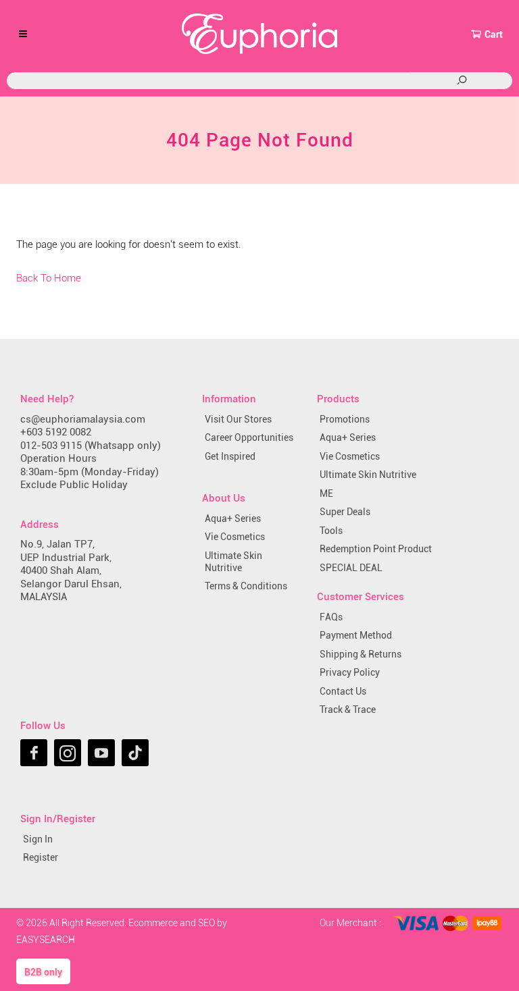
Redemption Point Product (376, 548)
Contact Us (343, 691)
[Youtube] (101, 752)
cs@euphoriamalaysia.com (82, 419)
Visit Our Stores (238, 419)
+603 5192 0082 (55, 432)
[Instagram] (67, 752)
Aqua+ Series (233, 518)
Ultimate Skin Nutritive (233, 561)
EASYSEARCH (45, 939)
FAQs (331, 617)
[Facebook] (33, 752)
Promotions (345, 419)
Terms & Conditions (246, 586)
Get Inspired (230, 456)
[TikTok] (135, 752)
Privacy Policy (350, 672)
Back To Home (48, 278)
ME (326, 493)
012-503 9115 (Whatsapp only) (90, 445)
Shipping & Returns (360, 654)
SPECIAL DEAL (351, 567)
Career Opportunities (249, 437)
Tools (331, 530)
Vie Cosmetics (235, 536)
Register (40, 857)
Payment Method (356, 635)
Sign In (38, 839)
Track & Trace (348, 709)
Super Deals (345, 511)
